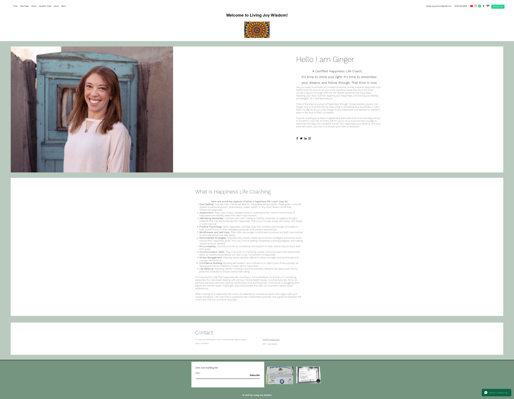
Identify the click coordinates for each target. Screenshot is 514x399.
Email (197, 373)
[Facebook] (483, 6)
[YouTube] (471, 6)
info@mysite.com (271, 339)
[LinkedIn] (305, 138)
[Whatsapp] (479, 6)
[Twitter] (301, 138)
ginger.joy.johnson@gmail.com (438, 6)
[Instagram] (475, 6)
